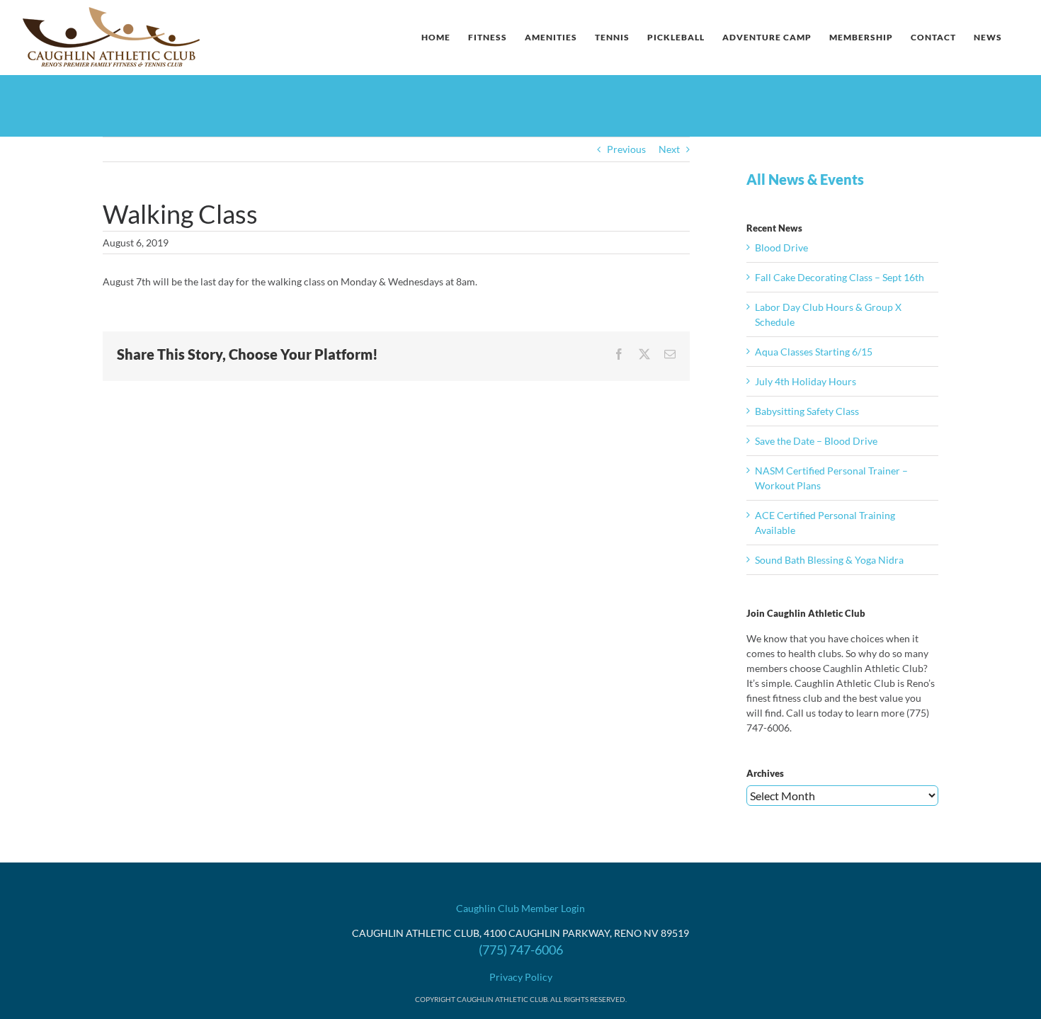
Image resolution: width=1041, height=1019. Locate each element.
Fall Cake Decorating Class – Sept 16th (839, 277)
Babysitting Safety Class (807, 411)
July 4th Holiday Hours (805, 381)
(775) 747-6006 (521, 949)
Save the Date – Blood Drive (816, 441)
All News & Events (805, 179)
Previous (626, 149)
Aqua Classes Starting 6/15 (813, 352)
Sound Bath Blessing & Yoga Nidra (829, 560)
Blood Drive (781, 247)
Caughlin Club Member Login (520, 908)
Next (669, 149)
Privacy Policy (520, 977)
